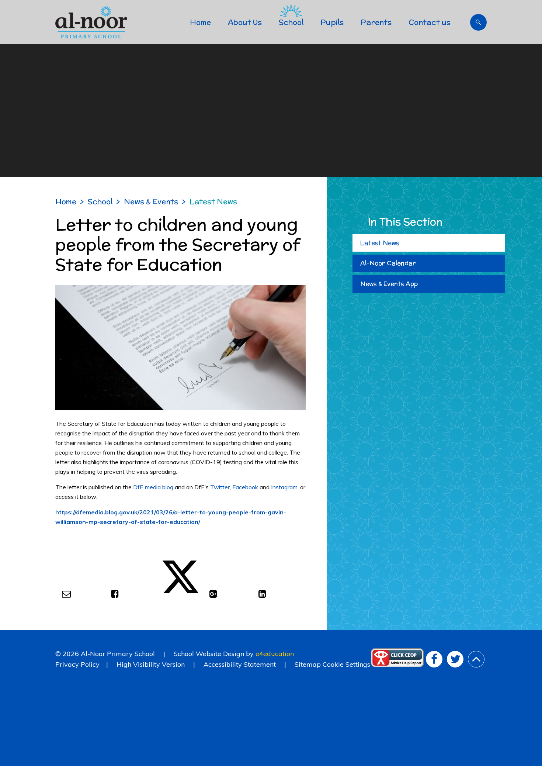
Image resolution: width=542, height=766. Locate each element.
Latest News (213, 201)
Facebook (245, 487)
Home (65, 201)
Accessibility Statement (240, 664)
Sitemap (308, 664)
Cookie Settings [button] (346, 664)
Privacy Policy (77, 664)
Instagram (284, 487)
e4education (275, 653)
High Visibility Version (151, 664)
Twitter (220, 487)
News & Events (151, 201)
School (100, 201)
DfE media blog (153, 487)
